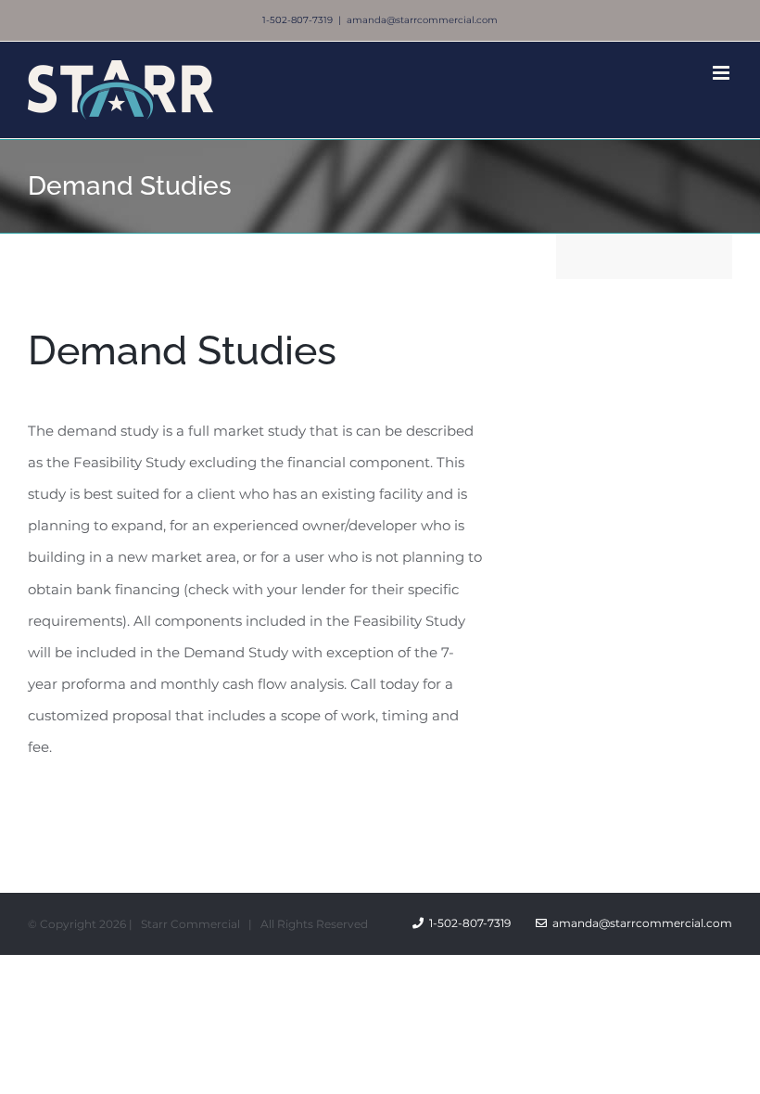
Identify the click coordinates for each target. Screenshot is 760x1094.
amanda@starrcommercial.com (422, 20)
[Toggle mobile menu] (722, 73)
